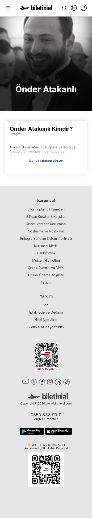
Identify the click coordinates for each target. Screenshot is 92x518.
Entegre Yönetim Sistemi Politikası (46, 238)
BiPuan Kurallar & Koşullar (46, 217)
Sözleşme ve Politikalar (46, 231)
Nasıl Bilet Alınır (46, 320)
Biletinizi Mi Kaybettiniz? (46, 327)
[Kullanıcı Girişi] (83, 8)
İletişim (46, 282)
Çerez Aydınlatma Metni (46, 268)
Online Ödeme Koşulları (46, 275)
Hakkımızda (46, 253)
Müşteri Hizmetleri (46, 260)
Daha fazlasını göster (46, 160)
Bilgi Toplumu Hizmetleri (46, 209)
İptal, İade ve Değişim (46, 312)
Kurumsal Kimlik (46, 246)
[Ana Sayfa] (36, 9)
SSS (46, 305)
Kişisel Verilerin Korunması (46, 224)
